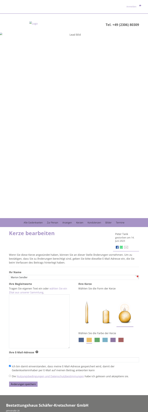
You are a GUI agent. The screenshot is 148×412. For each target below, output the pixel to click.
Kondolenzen (94, 222)
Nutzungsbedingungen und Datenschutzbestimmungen (50, 376)
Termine (120, 222)
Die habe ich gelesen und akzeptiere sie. (70, 376)
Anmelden (131, 6)
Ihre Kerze (85, 284)
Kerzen (79, 222)
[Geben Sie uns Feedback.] (140, 6)
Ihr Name (15, 272)
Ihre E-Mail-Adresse (21, 352)
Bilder (108, 222)
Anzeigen (67, 222)
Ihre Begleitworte (20, 284)
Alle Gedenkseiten (33, 222)
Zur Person (52, 222)
